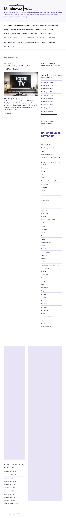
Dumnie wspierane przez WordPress (14, 514)
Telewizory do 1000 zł (47, 82)
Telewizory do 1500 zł (47, 85)
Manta (43, 207)
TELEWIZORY (53, 38)
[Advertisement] (14, 403)
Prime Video (44, 255)
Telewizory (44, 307)
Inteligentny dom (45, 194)
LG (42, 203)
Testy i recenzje (45, 310)
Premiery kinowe (45, 252)
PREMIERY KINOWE (46, 33)
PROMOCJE (7, 38)
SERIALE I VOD (18, 38)
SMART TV (44, 284)
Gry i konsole (44, 184)
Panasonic (44, 236)
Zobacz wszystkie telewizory (49, 114)
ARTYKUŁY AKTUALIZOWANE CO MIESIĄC (45, 25)
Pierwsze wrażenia (46, 242)
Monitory (43, 216)
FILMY (6, 29)
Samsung (43, 271)
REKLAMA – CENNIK (10, 46)
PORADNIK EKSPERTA (32, 42)
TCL (42, 300)
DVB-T (43, 174)
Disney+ (43, 171)
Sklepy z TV (44, 281)
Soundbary (44, 294)
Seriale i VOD (44, 274)
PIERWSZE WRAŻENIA (30, 33)
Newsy (43, 226)
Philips (43, 239)
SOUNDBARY (30, 38)
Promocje (43, 261)
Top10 (43, 313)
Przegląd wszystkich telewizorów (50, 265)
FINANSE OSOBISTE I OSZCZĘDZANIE (22, 29)
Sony (42, 291)
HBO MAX (44, 187)
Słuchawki (44, 297)
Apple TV (43, 151)
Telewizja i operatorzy (47, 304)
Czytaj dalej (7, 113)
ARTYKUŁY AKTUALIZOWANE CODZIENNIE (17, 25)
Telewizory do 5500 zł (47, 111)
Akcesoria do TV (45, 144)
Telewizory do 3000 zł (47, 95)
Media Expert (44, 210)
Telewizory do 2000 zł (47, 88)
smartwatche (44, 287)
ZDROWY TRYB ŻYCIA (48, 42)
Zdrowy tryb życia (46, 326)
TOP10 (20, 42)
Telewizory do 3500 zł (47, 98)
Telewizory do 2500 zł (47, 92)
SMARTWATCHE (41, 38)
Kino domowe (45, 200)
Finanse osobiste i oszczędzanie (50, 181)
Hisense (43, 190)
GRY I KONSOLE (41, 29)
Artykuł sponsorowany (47, 154)
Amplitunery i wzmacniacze (48, 148)
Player (43, 245)
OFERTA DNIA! (16, 33)
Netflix (43, 223)
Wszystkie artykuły (46, 316)
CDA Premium (45, 168)
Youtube (43, 323)
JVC (42, 197)
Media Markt (44, 213)
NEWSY (6, 33)
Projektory (44, 258)
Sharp (42, 278)
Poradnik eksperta (46, 249)
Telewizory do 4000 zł (47, 101)
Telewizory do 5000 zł (47, 108)
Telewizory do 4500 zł (47, 104)
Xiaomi (43, 320)
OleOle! (43, 232)
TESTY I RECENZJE (9, 42)
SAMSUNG (52, 29)
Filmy (42, 177)
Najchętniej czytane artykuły (49, 219)
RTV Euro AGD (45, 268)
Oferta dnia (44, 229)
